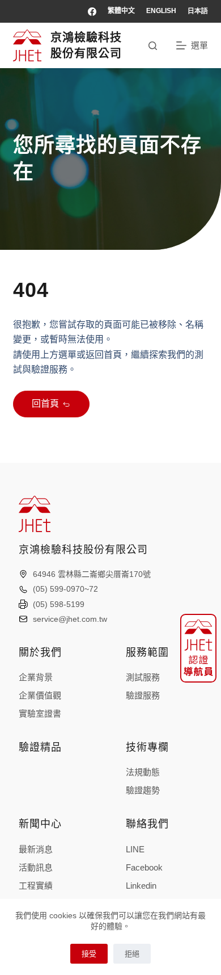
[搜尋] (152, 45)
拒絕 (132, 953)
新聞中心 (40, 824)
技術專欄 (147, 747)
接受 (89, 953)
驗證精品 (40, 747)
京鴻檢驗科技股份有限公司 (83, 549)
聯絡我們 (147, 824)
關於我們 (40, 652)
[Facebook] (92, 11)
